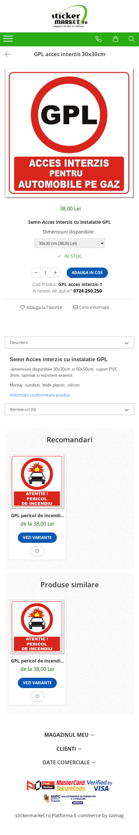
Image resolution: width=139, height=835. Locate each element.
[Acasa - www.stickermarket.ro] (69, 16)
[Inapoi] (5, 54)
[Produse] (9, 40)
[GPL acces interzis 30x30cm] (69, 133)
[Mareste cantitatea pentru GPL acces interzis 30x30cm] (55, 273)
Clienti (67, 748)
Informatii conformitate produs (40, 395)
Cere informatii (93, 307)
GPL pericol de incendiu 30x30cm (37, 515)
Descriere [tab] (19, 342)
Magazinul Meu (67, 734)
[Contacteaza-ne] (98, 38)
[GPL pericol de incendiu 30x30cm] (37, 482)
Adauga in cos (87, 272)
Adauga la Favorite (43, 307)
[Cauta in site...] (131, 38)
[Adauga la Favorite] (37, 551)
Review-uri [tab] (23, 409)
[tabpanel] (69, 133)
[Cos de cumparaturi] (116, 38)
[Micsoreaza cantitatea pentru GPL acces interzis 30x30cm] (36, 273)
